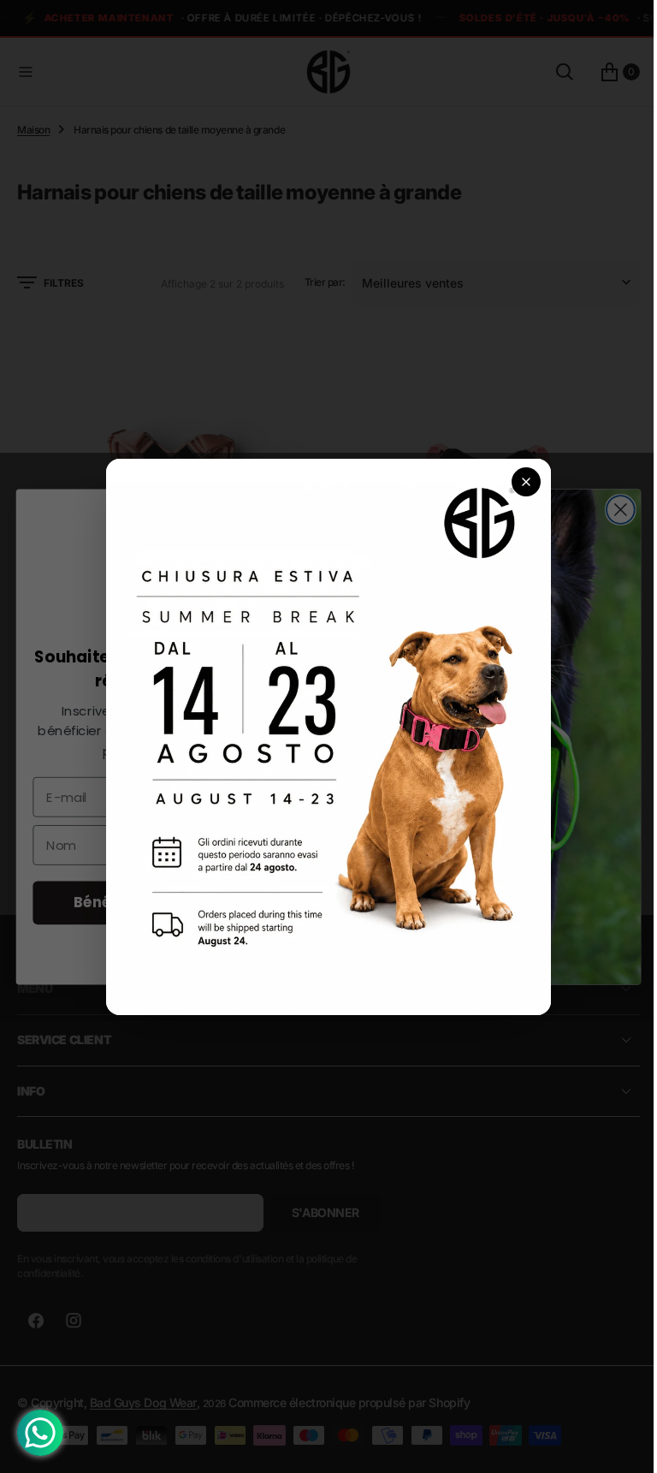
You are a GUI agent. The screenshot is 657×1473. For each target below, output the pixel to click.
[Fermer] (520, 481)
